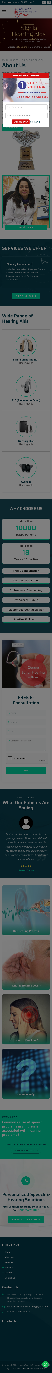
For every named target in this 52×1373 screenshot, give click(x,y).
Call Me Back (20, 121)
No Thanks (35, 122)
